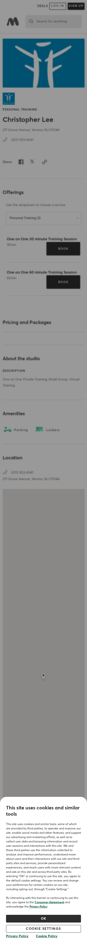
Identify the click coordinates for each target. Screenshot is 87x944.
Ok (43, 918)
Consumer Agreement (49, 902)
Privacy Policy (38, 906)
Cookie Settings (43, 928)
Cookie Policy (47, 936)
